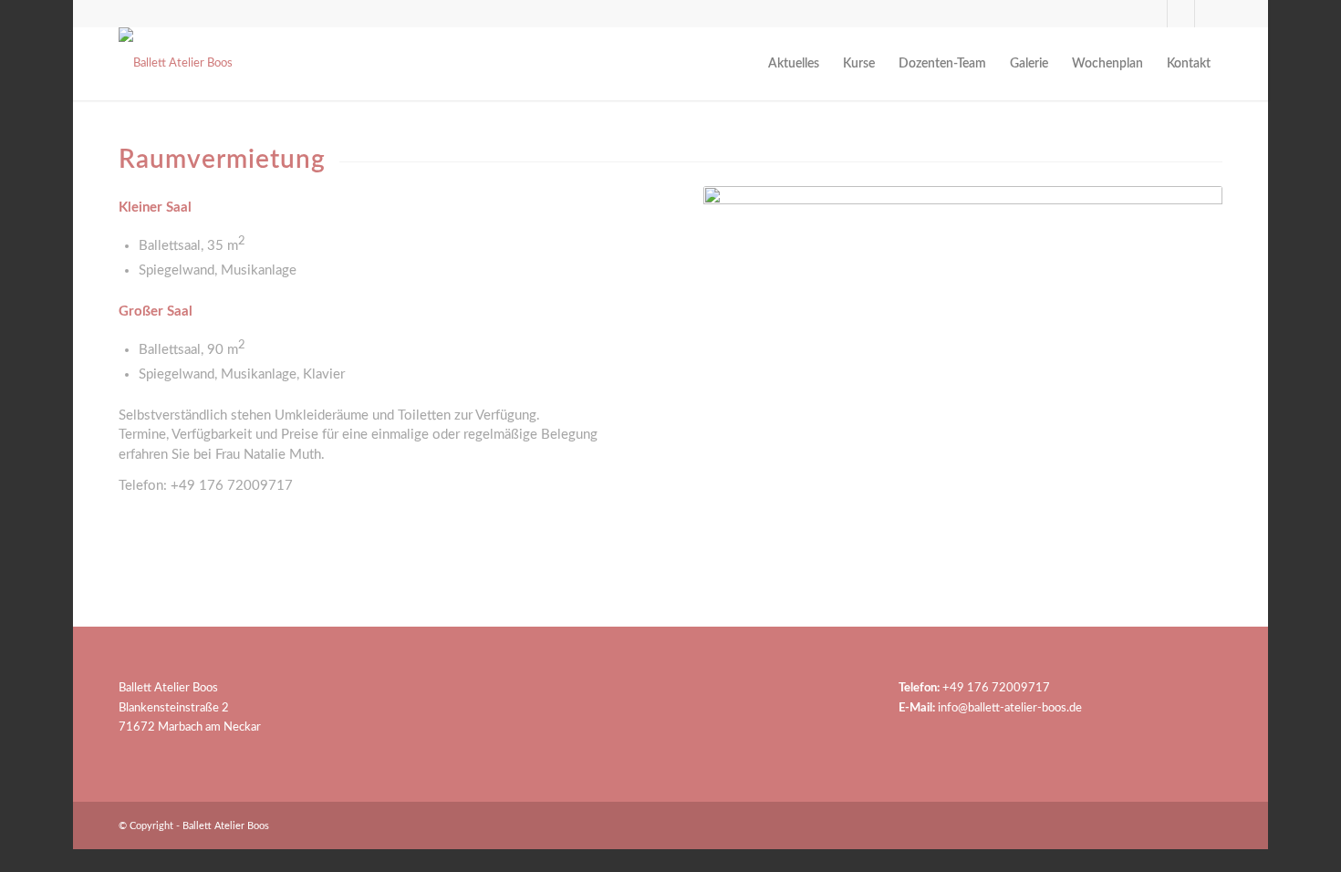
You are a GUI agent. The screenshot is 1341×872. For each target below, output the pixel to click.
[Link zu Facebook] (1153, 13)
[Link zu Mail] (1208, 13)
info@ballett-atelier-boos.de (1010, 708)
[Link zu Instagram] (1181, 13)
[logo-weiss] (176, 63)
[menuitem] (793, 63)
